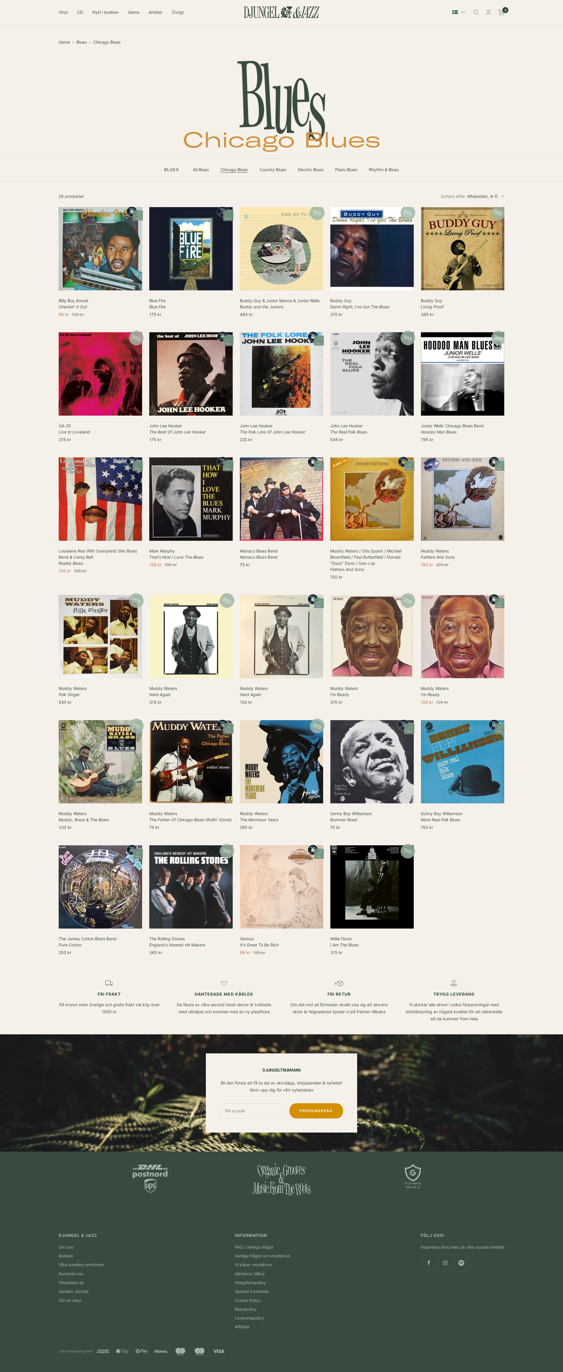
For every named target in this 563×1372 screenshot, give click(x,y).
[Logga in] (488, 12)
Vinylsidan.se (71, 1282)
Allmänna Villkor (250, 1273)
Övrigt (178, 12)
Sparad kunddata (252, 1291)
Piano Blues (346, 169)
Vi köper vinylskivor (253, 1264)
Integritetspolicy (250, 1282)
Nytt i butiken (105, 12)
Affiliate (242, 1326)
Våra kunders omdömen (81, 1264)
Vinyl (63, 12)
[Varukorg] (501, 12)
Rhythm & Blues (384, 169)
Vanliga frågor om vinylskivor (262, 1255)
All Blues (201, 169)
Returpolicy (246, 1309)
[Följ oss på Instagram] (445, 1263)
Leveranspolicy (249, 1317)
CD (80, 12)
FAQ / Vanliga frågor (254, 1247)
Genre (133, 12)
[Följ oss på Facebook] (429, 1263)
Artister (155, 12)
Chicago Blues (107, 42)
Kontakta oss (71, 1273)
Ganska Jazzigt (74, 1291)
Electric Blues (310, 169)
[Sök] (476, 12)
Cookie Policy (248, 1300)
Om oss (66, 1247)
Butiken (66, 1255)
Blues (82, 42)
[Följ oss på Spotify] (461, 1263)
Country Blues (273, 169)
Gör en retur (70, 1300)
